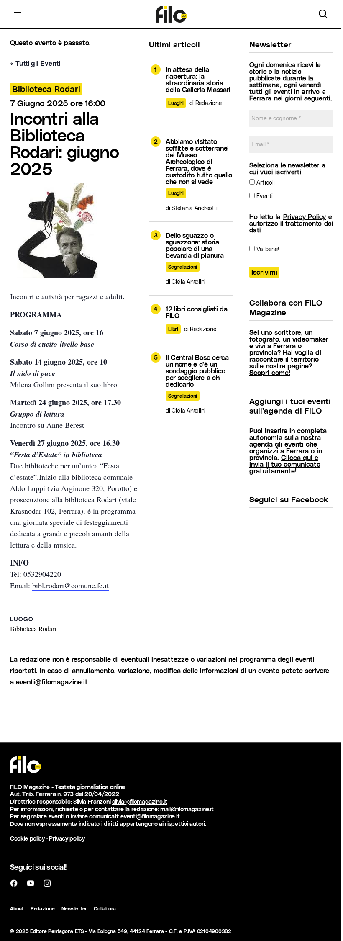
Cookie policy (27, 838)
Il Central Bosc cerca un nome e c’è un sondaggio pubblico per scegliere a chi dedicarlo (197, 371)
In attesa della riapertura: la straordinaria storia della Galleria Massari (198, 79)
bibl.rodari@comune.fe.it (70, 585)
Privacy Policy (304, 216)
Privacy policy (67, 838)
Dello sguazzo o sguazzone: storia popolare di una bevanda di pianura (194, 245)
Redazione (43, 908)
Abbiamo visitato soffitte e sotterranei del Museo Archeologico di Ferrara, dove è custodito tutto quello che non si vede (199, 161)
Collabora (105, 908)
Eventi (264, 195)
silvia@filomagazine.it (139, 801)
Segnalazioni (182, 267)
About (17, 908)
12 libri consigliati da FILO (197, 312)
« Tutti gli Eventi (35, 63)
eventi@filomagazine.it (52, 682)
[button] (18, 14)
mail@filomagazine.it (187, 808)
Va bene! (267, 248)
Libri (173, 329)
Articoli (265, 182)
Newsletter (74, 908)
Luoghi (176, 103)
